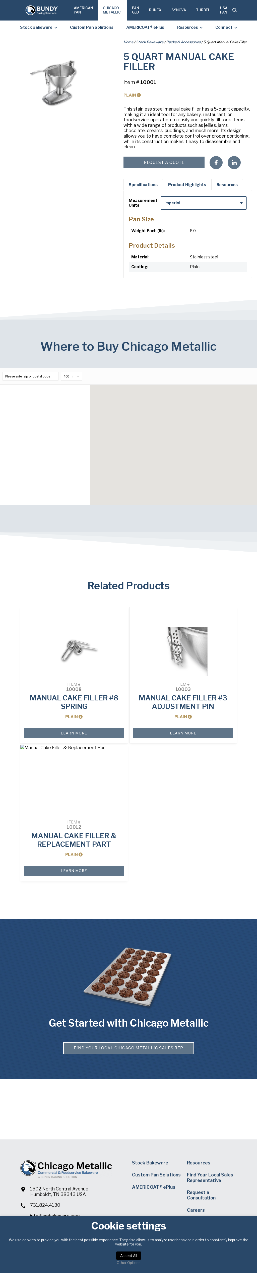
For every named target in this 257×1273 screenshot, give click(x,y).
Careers (196, 1210)
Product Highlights (187, 184)
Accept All (128, 1255)
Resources (187, 27)
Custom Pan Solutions (91, 27)
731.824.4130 (45, 1205)
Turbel (203, 10)
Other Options (129, 1262)
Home (128, 42)
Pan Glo (135, 10)
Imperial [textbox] (172, 203)
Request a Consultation (201, 1195)
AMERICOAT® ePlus (145, 27)
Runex (155, 10)
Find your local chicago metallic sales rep (128, 1048)
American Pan (83, 10)
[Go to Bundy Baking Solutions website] (41, 10)
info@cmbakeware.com (55, 1215)
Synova (178, 10)
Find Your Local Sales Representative (210, 1177)
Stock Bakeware (36, 27)
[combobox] (204, 203)
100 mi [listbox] (68, 376)
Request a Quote (164, 162)
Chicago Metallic (112, 10)
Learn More (74, 733)
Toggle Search (234, 10)
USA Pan (223, 10)
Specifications (143, 184)
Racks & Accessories (183, 42)
